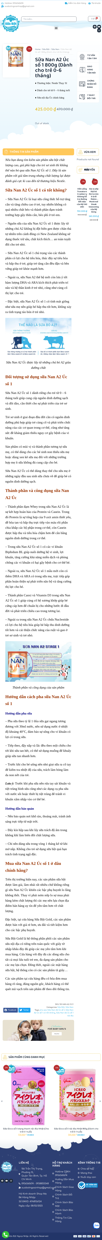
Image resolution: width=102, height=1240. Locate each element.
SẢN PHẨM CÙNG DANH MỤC (26, 1057)
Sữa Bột (46, 49)
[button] (56, 28)
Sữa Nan (55, 49)
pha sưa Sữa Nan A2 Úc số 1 (52, 1010)
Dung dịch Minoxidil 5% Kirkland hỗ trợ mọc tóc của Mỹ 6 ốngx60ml (94, 198)
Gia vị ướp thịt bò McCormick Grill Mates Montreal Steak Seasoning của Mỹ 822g (82, 200)
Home (37, 49)
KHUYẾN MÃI (89, 169)
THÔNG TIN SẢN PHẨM (24, 152)
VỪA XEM (90, 152)
